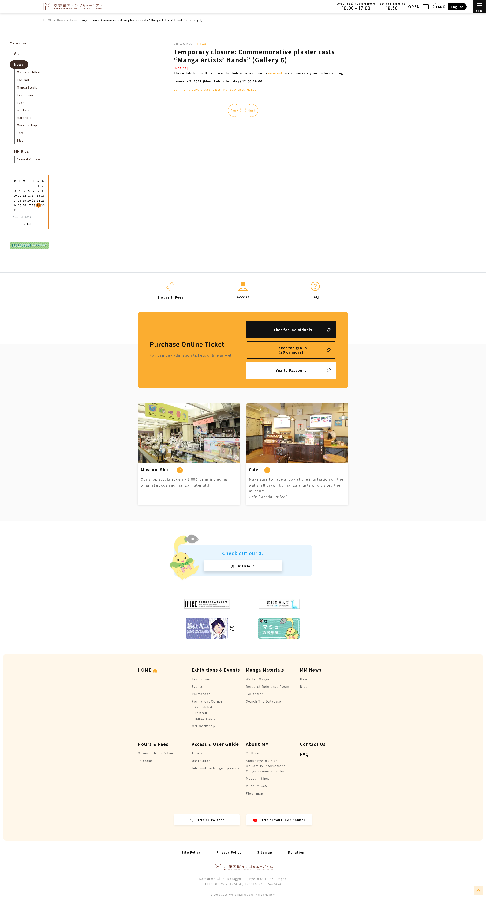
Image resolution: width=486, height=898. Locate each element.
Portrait (23, 80)
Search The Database (263, 701)
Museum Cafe (257, 785)
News (201, 43)
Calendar (145, 760)
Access (197, 753)
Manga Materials (265, 670)
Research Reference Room (268, 686)
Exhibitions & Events (216, 670)
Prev (234, 110)
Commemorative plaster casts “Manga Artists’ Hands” (216, 89)
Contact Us (313, 744)
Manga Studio (27, 87)
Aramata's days (29, 159)
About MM (257, 744)
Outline (252, 753)
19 (24, 200)
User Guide (201, 760)
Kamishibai (203, 707)
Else (20, 140)
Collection (255, 693)
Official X (246, 565)
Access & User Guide (215, 744)
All (16, 53)
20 (29, 200)
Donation (296, 852)
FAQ (304, 754)
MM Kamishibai (28, 72)
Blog (304, 686)
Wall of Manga (257, 679)
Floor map (254, 793)
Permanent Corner (207, 701)
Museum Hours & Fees (156, 753)
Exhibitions (201, 679)
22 (38, 200)
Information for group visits (215, 768)
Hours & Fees (153, 744)
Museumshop (27, 125)
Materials (24, 117)
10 (15, 195)
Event (21, 102)
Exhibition (25, 95)
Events (197, 686)
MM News (310, 670)
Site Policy (191, 852)
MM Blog (21, 151)
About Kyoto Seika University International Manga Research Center (266, 765)
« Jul (27, 224)
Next (252, 110)
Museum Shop (258, 778)
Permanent (201, 693)
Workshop (24, 110)
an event (275, 73)
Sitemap (264, 852)
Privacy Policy (228, 852)
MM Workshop (203, 725)
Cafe (20, 133)
